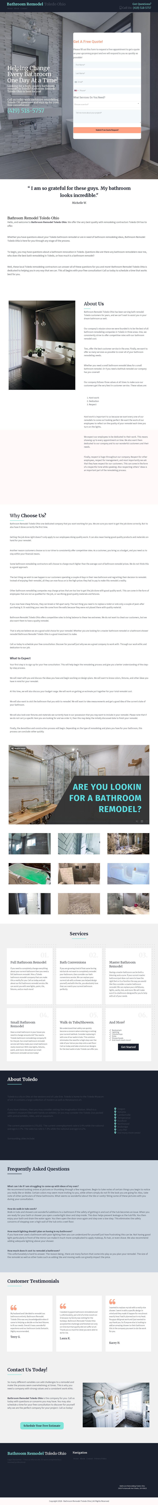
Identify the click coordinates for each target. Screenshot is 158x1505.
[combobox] (76, 91)
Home (10, 8)
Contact (23, 8)
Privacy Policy (100, 1459)
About (16, 8)
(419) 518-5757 (142, 8)
